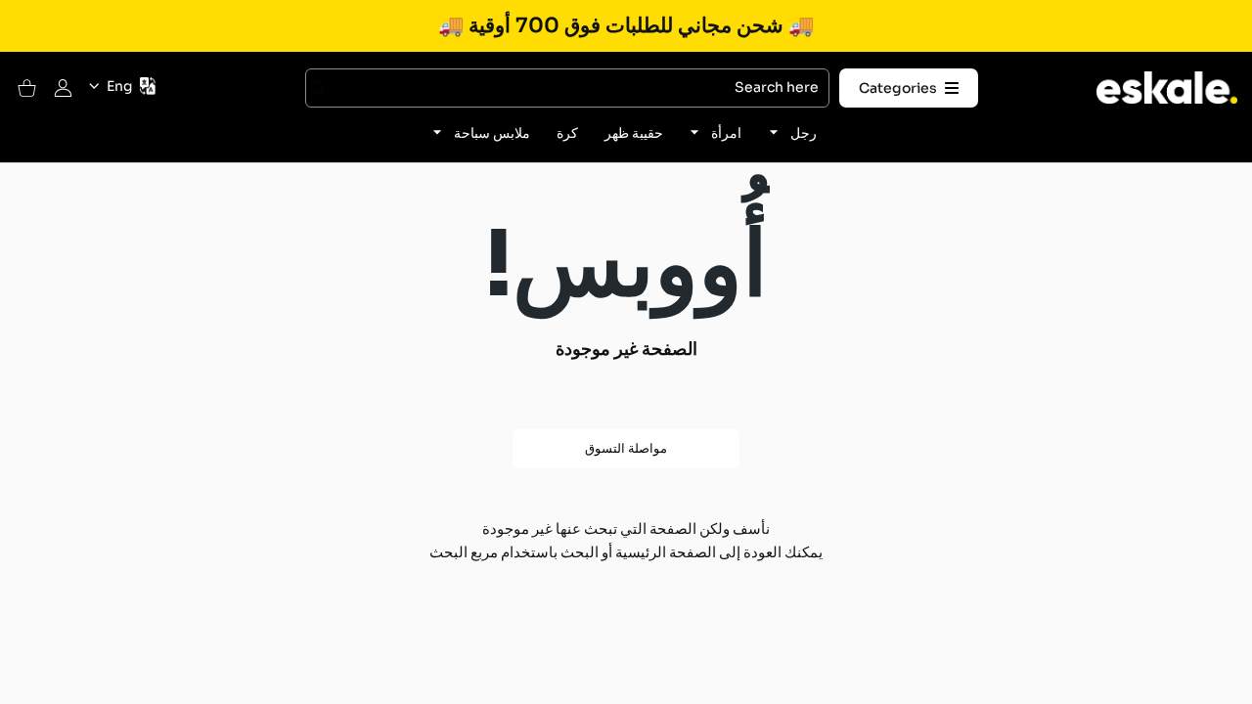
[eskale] (1166, 87)
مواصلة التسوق (626, 448)
